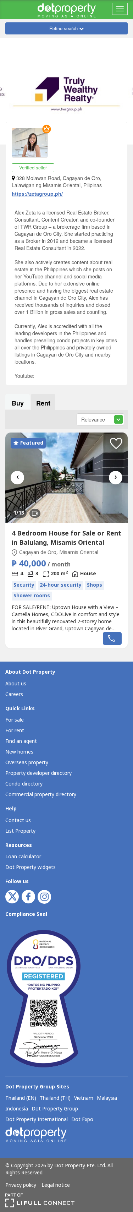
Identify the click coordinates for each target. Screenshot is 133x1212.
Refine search (64, 28)
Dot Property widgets (30, 867)
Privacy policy (20, 1185)
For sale (14, 720)
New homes (19, 752)
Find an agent (21, 741)
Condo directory (24, 784)
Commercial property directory (40, 794)
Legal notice (55, 1185)
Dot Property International (36, 1119)
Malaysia (107, 1098)
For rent (14, 730)
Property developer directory (38, 773)
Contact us (18, 820)
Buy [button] (18, 403)
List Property (20, 831)
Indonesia (16, 1109)
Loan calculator (23, 856)
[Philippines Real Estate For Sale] (67, 9)
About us (15, 683)
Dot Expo (82, 1119)
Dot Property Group (55, 1109)
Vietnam (83, 1098)
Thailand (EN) (20, 1098)
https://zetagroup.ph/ (37, 193)
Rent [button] (43, 403)
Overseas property (26, 762)
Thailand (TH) (55, 1098)
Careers (14, 694)
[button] (116, 443)
